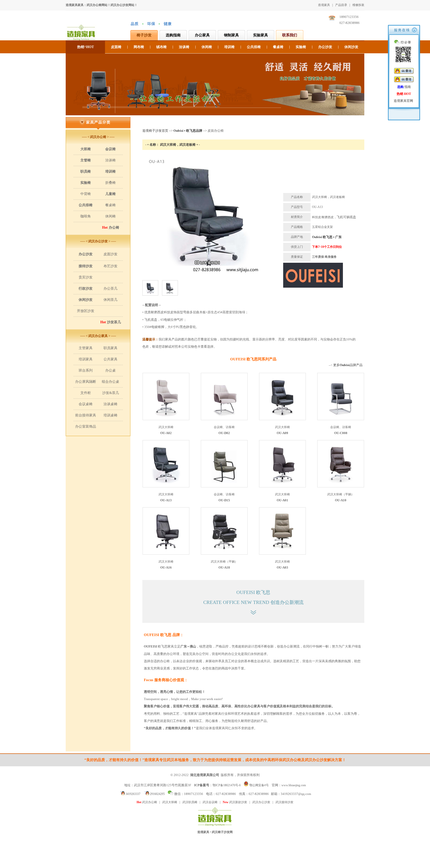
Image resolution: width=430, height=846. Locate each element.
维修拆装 (358, 5)
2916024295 (157, 794)
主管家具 (86, 348)
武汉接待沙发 (284, 802)
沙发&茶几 (110, 393)
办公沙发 (325, 47)
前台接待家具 (85, 415)
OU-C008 (340, 433)
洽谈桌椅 (110, 404)
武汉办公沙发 (261, 802)
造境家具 (324, 5)
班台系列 (86, 370)
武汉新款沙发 (235, 802)
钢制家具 (231, 35)
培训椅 (229, 47)
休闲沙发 (351, 47)
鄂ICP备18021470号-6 (227, 785)
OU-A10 (340, 500)
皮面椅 (116, 47)
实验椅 (301, 47)
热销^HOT (85, 47)
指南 (404, 87)
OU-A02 (166, 433)
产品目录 (341, 5)
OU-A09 (282, 433)
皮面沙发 (110, 254)
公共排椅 (254, 47)
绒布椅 (161, 47)
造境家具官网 (403, 101)
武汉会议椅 (210, 802)
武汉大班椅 (169, 802)
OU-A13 (166, 500)
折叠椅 (110, 183)
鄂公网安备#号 (259, 785)
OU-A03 (282, 567)
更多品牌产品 (348, 365)
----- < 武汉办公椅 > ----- (98, 137)
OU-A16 (166, 567)
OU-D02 (224, 433)
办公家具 (202, 35)
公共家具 (110, 359)
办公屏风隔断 (85, 382)
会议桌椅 (86, 404)
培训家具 (86, 359)
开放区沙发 (85, 311)
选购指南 (173, 35)
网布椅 (139, 47)
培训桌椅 (110, 415)
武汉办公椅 (147, 802)
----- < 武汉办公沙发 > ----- (98, 241)
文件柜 (85, 393)
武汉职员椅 (189, 802)
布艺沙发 (110, 266)
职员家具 (110, 348)
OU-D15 (224, 500)
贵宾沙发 (86, 277)
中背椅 (85, 194)
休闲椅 (207, 47)
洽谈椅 (184, 47)
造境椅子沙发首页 (155, 130)
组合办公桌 (110, 382)
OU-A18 (224, 567)
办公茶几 (110, 288)
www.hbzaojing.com (293, 785)
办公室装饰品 (85, 426)
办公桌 (110, 370)
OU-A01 (282, 500)
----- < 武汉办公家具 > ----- (98, 336)
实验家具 (260, 35)
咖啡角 (85, 216)
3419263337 (132, 794)
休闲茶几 (110, 300)
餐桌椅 (278, 47)
